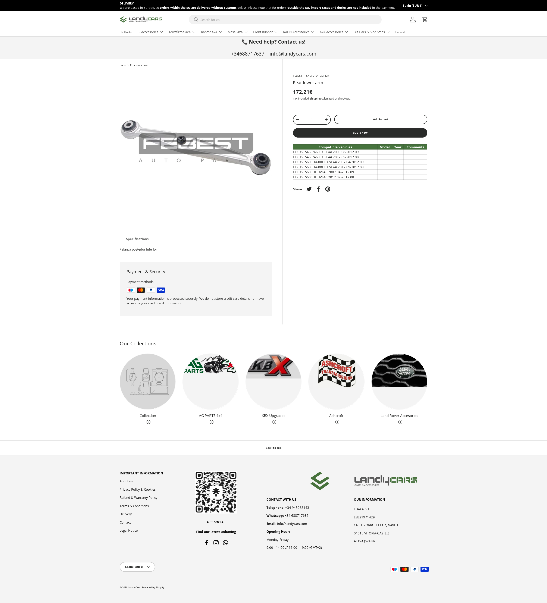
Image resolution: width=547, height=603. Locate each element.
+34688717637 (247, 53)
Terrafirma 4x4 (180, 32)
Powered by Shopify (153, 587)
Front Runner (263, 32)
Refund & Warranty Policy (138, 497)
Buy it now (360, 133)
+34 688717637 (297, 515)
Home (123, 65)
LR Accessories (147, 32)
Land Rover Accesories (399, 415)
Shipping (315, 98)
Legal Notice (129, 530)
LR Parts (126, 32)
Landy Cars (134, 587)
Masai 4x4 (235, 32)
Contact (125, 522)
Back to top (273, 448)
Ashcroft (336, 415)
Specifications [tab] (137, 239)
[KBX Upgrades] (273, 381)
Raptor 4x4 (209, 32)
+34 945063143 (297, 507)
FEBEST (297, 76)
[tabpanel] (196, 249)
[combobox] (285, 19)
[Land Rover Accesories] (399, 381)
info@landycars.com (293, 53)
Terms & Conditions (134, 506)
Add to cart (380, 119)
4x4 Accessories (331, 32)
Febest (400, 32)
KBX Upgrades (273, 415)
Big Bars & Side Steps (369, 32)
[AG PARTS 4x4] (210, 381)
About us (126, 481)
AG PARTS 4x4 (210, 415)
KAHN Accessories (296, 32)
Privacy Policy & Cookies (138, 489)
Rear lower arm (138, 65)
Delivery (126, 514)
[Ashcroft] (336, 381)
